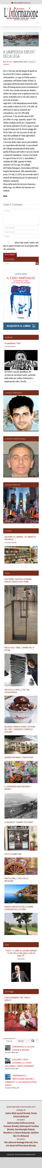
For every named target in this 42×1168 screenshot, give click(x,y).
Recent (21, 1040)
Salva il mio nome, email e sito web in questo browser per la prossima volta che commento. (20, 245)
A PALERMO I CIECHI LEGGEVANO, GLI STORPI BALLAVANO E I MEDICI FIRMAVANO (19, 1062)
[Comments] (33, 1041)
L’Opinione (8, 530)
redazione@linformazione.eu (22, 3)
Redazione (8, 62)
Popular (9, 1040)
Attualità (31, 62)
